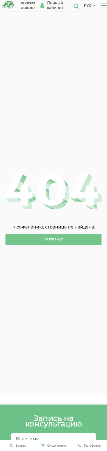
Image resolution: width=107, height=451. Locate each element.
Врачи (20, 445)
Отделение (56, 445)
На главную (53, 239)
